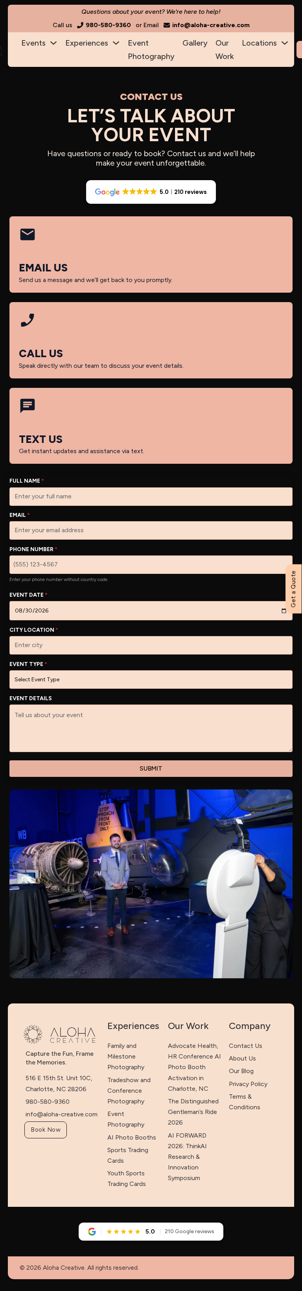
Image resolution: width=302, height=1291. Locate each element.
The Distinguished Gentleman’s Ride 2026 (193, 1111)
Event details (30, 698)
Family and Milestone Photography (125, 1056)
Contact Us (245, 1045)
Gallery (195, 43)
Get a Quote (292, 589)
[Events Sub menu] (53, 43)
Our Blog (241, 1071)
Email (19, 515)
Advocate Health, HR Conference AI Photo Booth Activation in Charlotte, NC (194, 1067)
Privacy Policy (248, 1084)
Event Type (28, 664)
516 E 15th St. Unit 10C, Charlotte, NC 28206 (59, 1083)
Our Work (224, 49)
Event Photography (151, 49)
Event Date (28, 595)
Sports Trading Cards (127, 1155)
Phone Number (33, 549)
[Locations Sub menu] (285, 43)
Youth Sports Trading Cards (126, 1178)
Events (33, 43)
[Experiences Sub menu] (116, 43)
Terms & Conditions (244, 1102)
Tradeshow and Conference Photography (129, 1090)
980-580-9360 (48, 1101)
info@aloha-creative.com (62, 1114)
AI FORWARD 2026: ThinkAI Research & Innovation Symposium (187, 1157)
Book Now (46, 1129)
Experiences (86, 43)
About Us (242, 1058)
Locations (259, 43)
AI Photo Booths (131, 1137)
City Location (33, 630)
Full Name (26, 481)
